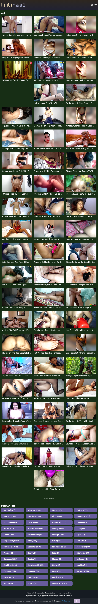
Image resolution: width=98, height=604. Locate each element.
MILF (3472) (8, 583)
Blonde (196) (57, 516)
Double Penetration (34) (13, 522)
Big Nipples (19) (34, 516)
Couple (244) (9, 535)
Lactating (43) (82, 559)
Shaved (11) (57, 559)
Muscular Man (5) (59, 547)
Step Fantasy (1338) (11, 541)
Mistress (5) (57, 510)
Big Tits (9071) (9, 510)
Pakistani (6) (9, 577)
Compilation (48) (34, 547)
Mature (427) (9, 528)
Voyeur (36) (32, 583)
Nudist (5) (56, 565)
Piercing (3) (8, 553)
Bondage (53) (33, 571)
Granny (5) (32, 553)
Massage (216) (58, 535)
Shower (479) (82, 522)
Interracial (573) (83, 553)
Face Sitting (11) (10, 516)
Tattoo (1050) (82, 510)
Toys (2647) (81, 541)
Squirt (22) (81, 535)
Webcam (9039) (34, 510)
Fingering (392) (10, 571)
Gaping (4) (32, 559)
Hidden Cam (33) (83, 516)
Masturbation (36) (59, 583)
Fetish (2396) (57, 577)
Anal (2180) (32, 541)
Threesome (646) (11, 547)
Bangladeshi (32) (10, 559)
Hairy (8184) (33, 577)
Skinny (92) (81, 528)
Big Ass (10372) (83, 571)
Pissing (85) (56, 541)
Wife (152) (56, 571)
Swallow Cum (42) (35, 535)
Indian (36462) (33, 522)
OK (77, 601)
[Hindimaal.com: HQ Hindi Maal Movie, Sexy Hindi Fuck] (13, 5)
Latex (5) (55, 553)
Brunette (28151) (59, 522)
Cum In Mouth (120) (36, 565)
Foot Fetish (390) (83, 547)
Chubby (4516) (58, 528)
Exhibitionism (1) (10, 565)
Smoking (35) (82, 565)
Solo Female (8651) (35, 528)
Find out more (66, 601)
